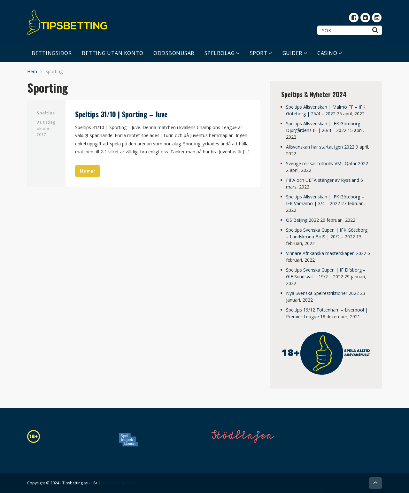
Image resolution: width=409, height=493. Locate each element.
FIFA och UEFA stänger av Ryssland (322, 180)
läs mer (87, 171)
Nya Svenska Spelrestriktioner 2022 (322, 293)
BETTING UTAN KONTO (112, 53)
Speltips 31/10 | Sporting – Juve (121, 114)
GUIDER (292, 53)
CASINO (327, 53)
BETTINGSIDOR (52, 53)
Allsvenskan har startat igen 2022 (320, 147)
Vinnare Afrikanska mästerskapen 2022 (326, 253)
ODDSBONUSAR (173, 53)
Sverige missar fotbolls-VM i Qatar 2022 (327, 163)
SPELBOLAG (219, 53)
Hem (32, 71)
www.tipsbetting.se (119, 483)
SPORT (258, 53)
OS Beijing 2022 (302, 220)
